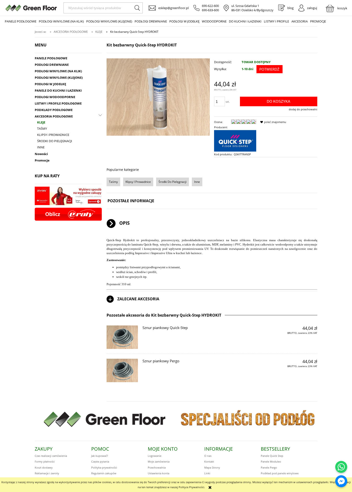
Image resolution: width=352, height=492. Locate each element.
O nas (207, 456)
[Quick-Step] (235, 140)
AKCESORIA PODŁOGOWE (54, 116)
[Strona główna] (31, 8)
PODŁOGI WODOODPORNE (55, 97)
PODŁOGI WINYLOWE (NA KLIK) (58, 71)
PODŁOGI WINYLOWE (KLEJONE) (59, 77)
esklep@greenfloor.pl (173, 8)
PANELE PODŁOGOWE (51, 58)
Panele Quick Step (272, 456)
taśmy (113, 182)
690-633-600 (210, 10)
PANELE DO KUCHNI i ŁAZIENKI (58, 90)
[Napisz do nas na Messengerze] (341, 481)
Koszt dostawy (44, 467)
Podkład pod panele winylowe (280, 473)
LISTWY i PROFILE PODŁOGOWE (58, 103)
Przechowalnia (157, 467)
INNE (41, 147)
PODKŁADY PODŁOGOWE (54, 110)
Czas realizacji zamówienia (51, 456)
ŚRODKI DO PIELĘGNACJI (54, 141)
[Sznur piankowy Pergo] (122, 370)
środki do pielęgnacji (173, 182)
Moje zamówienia (159, 461)
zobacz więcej (305, 341)
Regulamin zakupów (103, 473)
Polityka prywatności (104, 467)
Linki (207, 473)
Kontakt (209, 461)
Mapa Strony (212, 467)
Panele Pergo (269, 467)
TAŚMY (42, 128)
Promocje (42, 160)
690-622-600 (210, 6)
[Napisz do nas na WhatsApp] (341, 467)
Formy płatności (45, 461)
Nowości (41, 154)
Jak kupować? (99, 456)
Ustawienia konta (158, 473)
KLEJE (41, 122)
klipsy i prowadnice (138, 182)
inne (197, 182)
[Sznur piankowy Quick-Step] (122, 337)
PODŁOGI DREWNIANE (52, 64)
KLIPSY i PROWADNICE (53, 135)
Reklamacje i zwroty (47, 473)
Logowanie (154, 456)
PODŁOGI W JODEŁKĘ (50, 84)
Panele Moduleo (271, 461)
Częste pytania (100, 461)
